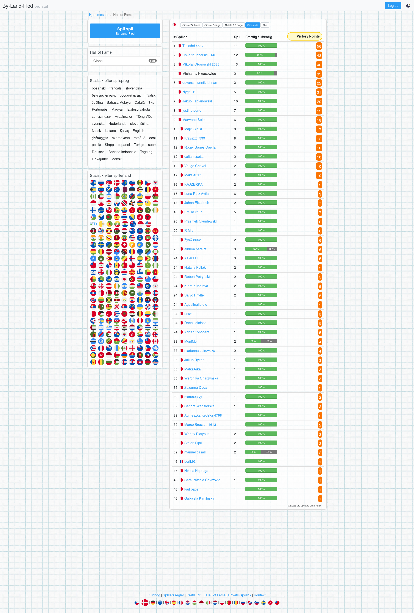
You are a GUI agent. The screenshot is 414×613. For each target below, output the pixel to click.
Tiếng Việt (144, 116)
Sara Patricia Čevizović (202, 479)
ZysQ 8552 (192, 239)
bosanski (99, 88)
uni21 (188, 313)
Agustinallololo (195, 304)
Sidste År (252, 25)
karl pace (191, 489)
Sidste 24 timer (191, 25)
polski (96, 144)
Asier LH (191, 258)
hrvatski (150, 95)
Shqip (109, 144)
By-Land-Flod (25, 5)
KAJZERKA (193, 184)
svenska (98, 123)
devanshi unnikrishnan (199, 82)
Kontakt (259, 595)
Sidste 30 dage (234, 25)
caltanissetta (194, 156)
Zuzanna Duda (195, 387)
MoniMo (190, 341)
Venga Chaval (195, 165)
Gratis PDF (195, 595)
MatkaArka (192, 369)
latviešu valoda (138, 109)
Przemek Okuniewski (200, 221)
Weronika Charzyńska (201, 378)
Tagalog (146, 151)
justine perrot (192, 110)
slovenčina (133, 88)
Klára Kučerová (196, 285)
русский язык (130, 95)
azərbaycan (121, 137)
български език (104, 95)
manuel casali (195, 452)
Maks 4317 (192, 174)
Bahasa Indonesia (122, 151)
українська (123, 116)
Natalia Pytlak (195, 267)
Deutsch (98, 151)
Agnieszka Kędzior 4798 (203, 415)
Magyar (117, 109)
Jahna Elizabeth (196, 202)
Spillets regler (173, 595)
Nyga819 (189, 91)
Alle (264, 25)
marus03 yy (193, 396)
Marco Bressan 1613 (200, 424)
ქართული (100, 137)
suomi (152, 144)
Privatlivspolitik (239, 595)
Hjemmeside (98, 14)
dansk (117, 158)
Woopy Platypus (196, 433)
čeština (97, 102)
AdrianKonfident (196, 331)
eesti (153, 137)
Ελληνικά (100, 158)
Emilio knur (193, 211)
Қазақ (124, 130)
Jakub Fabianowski (197, 101)
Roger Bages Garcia (200, 147)
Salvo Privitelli (195, 295)
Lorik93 (190, 461)
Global (124, 60)
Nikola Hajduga (196, 470)
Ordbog (154, 595)
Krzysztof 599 (194, 138)
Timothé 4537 (193, 45)
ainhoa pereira (195, 248)
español (124, 144)
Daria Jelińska (195, 322)
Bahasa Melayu (119, 102)
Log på (393, 5)
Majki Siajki (193, 128)
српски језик (101, 116)
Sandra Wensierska (199, 405)
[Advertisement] (207, 552)
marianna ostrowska (199, 350)
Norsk (96, 130)
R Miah (189, 230)
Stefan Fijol (193, 442)
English (138, 130)
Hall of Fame (216, 595)
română (139, 137)
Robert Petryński (197, 276)
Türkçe (139, 144)
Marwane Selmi (194, 119)
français (116, 88)
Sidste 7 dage (212, 25)
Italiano (110, 130)
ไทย (152, 102)
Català (140, 102)
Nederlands (117, 123)
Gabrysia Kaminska (199, 498)
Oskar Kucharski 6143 (199, 54)
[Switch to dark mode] (408, 5)
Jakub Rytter (194, 359)
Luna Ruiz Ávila (196, 193)
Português (100, 109)
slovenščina (139, 123)
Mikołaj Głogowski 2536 (201, 64)
